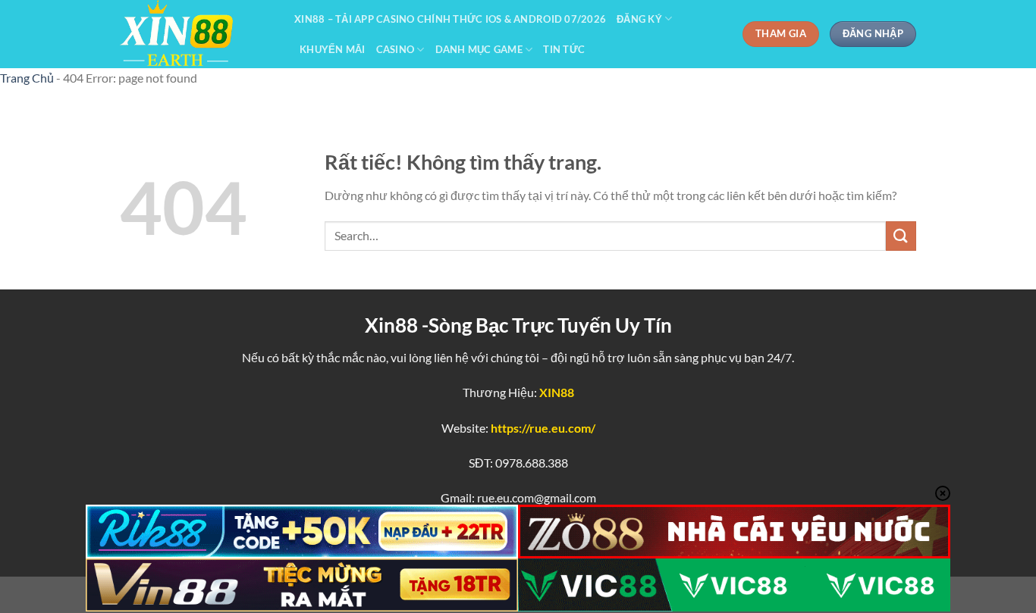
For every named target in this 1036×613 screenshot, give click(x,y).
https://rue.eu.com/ (543, 428)
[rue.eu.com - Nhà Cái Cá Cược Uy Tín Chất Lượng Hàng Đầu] (196, 34)
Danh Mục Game (479, 49)
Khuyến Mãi (333, 49)
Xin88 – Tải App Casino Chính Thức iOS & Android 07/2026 (450, 19)
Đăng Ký (639, 19)
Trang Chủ (27, 77)
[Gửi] (901, 236)
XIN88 (556, 392)
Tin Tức (564, 49)
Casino (395, 49)
